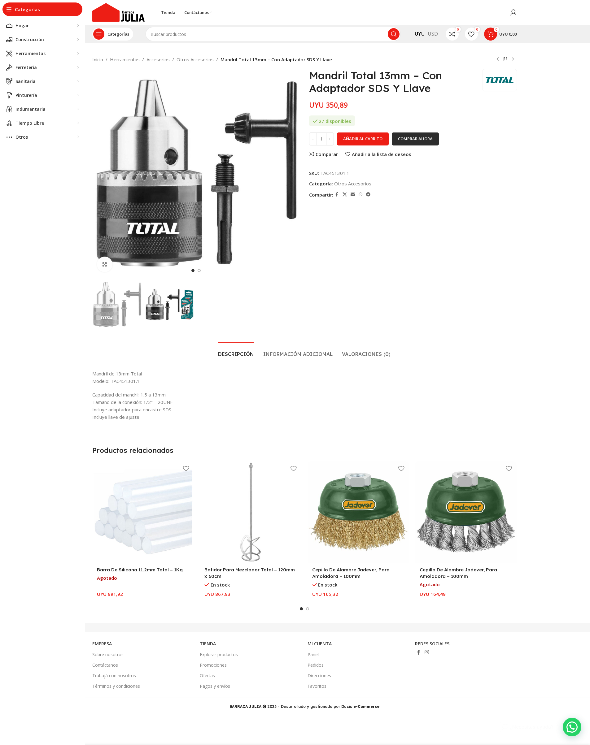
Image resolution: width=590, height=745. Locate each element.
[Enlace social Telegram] (368, 194)
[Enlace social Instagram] (426, 652)
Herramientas (125, 59)
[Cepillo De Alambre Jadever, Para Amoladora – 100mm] (358, 512)
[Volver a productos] (505, 59)
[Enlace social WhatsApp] (360, 194)
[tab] (236, 351)
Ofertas (207, 675)
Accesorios (158, 59)
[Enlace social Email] (353, 194)
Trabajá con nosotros (114, 675)
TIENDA (208, 644)
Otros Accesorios (195, 59)
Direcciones (319, 675)
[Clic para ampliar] (104, 264)
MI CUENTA (320, 644)
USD (433, 33)
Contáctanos (105, 665)
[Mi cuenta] (513, 12)
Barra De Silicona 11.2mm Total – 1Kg (140, 570)
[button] (572, 727)
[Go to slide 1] (192, 270)
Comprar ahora (415, 138)
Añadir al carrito (362, 138)
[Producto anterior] (498, 59)
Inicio (97, 59)
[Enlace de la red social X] (345, 194)
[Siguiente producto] (513, 59)
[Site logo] (118, 12)
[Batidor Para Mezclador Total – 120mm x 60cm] (250, 512)
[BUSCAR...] (394, 34)
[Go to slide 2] (199, 270)
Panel (313, 654)
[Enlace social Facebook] (337, 194)
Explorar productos (219, 654)
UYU (420, 33)
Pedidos (316, 665)
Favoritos (317, 686)
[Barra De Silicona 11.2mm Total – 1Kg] (143, 512)
